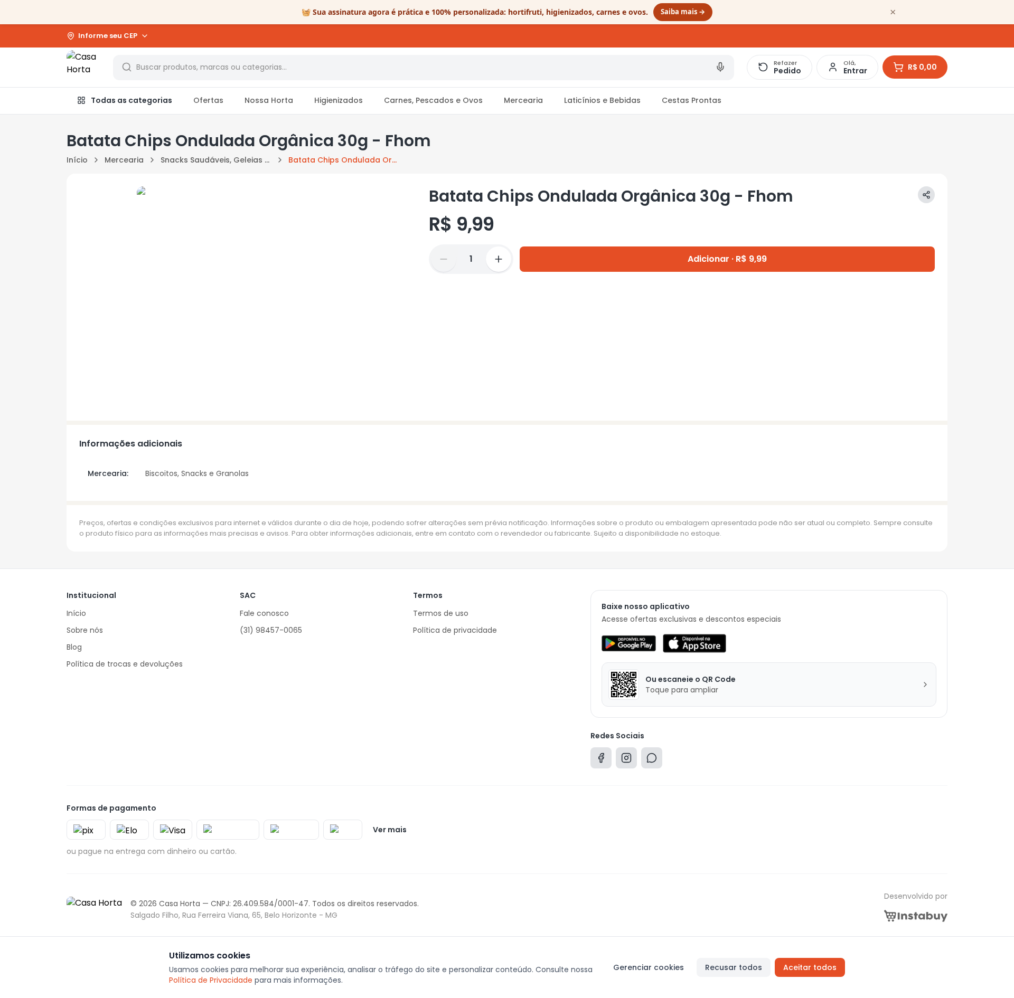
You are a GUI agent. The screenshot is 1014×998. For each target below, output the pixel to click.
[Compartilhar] (926, 194)
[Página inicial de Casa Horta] (83, 67)
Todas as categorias (131, 100)
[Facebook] (601, 760)
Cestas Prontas (691, 100)
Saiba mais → (683, 11)
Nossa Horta (269, 100)
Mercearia (523, 100)
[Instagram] (626, 760)
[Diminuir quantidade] (443, 259)
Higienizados (338, 100)
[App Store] (694, 643)
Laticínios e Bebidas (602, 100)
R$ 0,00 (922, 67)
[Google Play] (629, 643)
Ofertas (208, 100)
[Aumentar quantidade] (498, 259)
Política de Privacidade (210, 980)
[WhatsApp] (651, 760)
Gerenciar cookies (648, 967)
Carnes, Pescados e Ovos (433, 100)
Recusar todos (733, 967)
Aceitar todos (810, 967)
